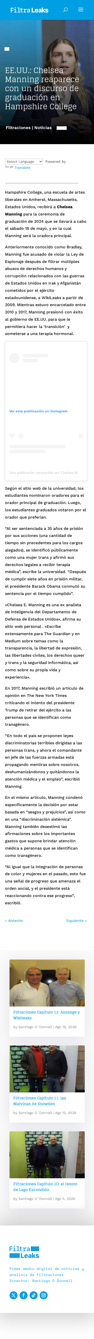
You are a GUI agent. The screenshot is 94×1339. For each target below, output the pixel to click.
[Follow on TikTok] (34, 1295)
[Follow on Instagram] (44, 1295)
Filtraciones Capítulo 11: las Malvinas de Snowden (39, 1101)
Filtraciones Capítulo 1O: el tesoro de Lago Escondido (45, 1187)
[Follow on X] (14, 1295)
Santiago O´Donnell (35, 1027)
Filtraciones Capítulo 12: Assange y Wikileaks (46, 1015)
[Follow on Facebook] (24, 1295)
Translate (22, 167)
